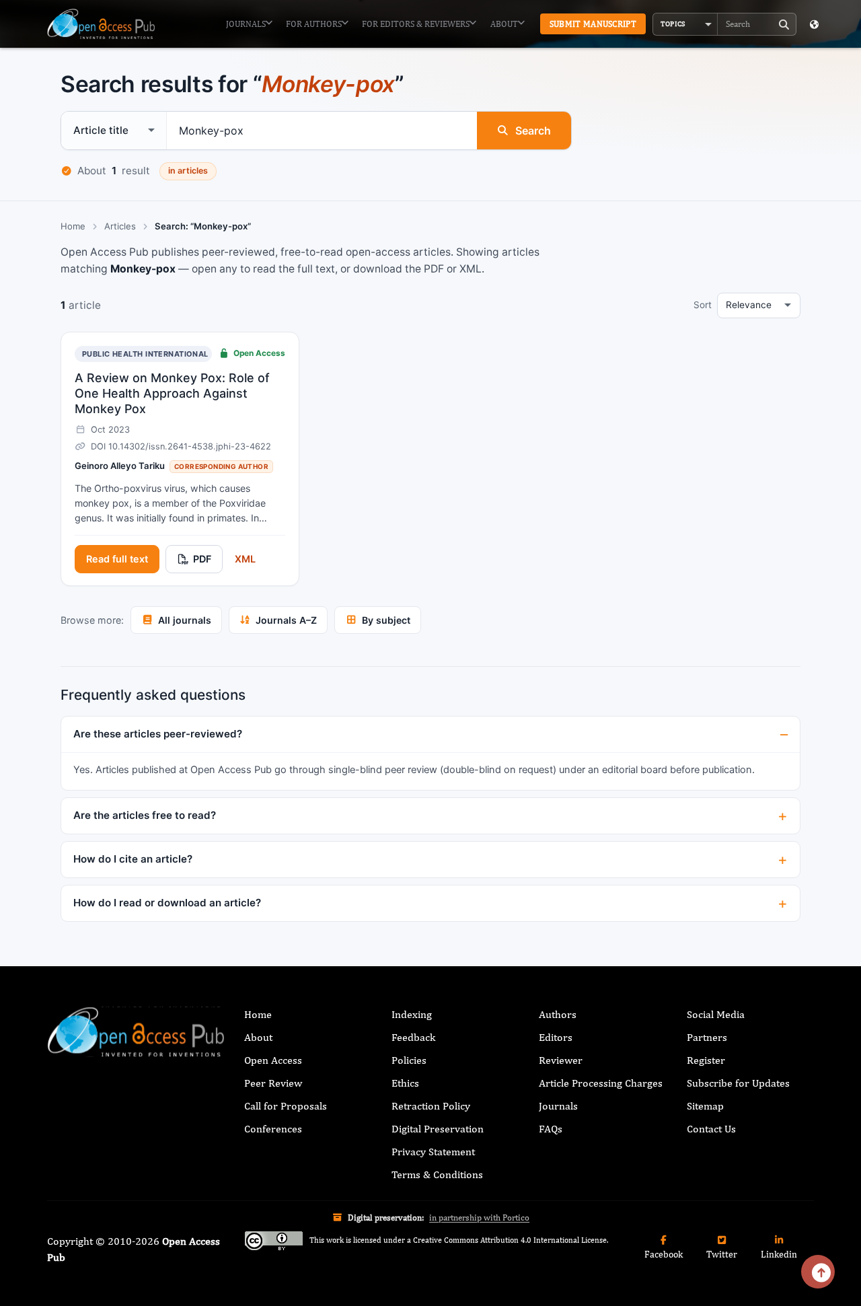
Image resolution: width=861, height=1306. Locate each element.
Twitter (721, 1254)
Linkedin (779, 1254)
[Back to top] (818, 1272)
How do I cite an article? (132, 858)
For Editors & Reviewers (416, 24)
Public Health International (145, 354)
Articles (120, 226)
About (504, 24)
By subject (386, 620)
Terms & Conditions (437, 1174)
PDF (202, 559)
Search (533, 130)
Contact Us (711, 1128)
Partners (707, 1037)
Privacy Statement (433, 1151)
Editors (555, 1037)
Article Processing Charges (601, 1083)
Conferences (273, 1128)
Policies (408, 1060)
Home (73, 226)
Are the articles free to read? (144, 815)
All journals (184, 620)
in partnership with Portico (479, 1217)
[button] (685, 24)
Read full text (117, 559)
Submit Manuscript (593, 24)
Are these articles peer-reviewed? (157, 733)
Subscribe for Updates (738, 1083)
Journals (246, 24)
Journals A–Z (286, 620)
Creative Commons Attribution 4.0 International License (510, 1240)
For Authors (314, 24)
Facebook (663, 1254)
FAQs (550, 1128)
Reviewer (561, 1060)
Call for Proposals (285, 1105)
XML (245, 559)
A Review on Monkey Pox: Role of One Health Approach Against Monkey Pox (172, 393)
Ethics (405, 1083)
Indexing (411, 1014)
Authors (557, 1014)
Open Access (273, 1060)
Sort (703, 304)
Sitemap (705, 1105)
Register (706, 1060)
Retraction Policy (430, 1105)
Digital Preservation (437, 1128)
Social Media (716, 1014)
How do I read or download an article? (167, 902)
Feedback (413, 1037)
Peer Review (273, 1083)
